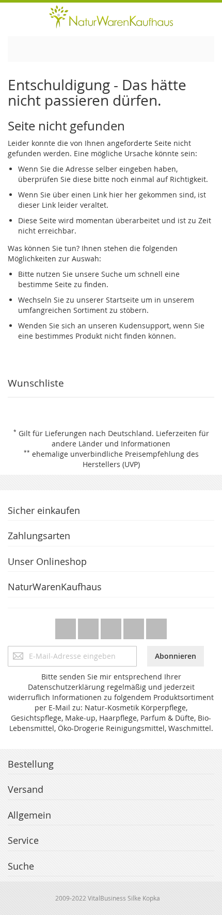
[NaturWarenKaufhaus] (111, 16)
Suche (111, 274)
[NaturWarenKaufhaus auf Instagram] (134, 626)
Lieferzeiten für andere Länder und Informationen (130, 438)
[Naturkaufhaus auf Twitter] (66, 626)
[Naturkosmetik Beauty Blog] (156, 626)
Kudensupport (144, 325)
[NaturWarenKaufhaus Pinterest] (112, 626)
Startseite (122, 300)
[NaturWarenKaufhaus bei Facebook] (89, 626)
